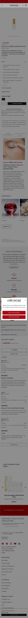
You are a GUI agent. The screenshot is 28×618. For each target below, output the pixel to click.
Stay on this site (14, 317)
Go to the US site (14, 312)
